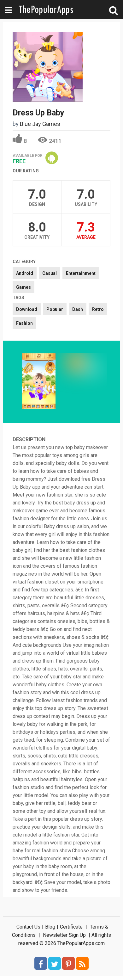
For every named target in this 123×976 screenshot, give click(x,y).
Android (24, 273)
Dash (77, 309)
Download (26, 309)
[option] (39, 382)
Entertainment (81, 273)
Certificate (71, 927)
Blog (50, 927)
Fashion (24, 323)
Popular (54, 309)
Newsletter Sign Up (64, 935)
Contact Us (28, 927)
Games (23, 287)
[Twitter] (54, 963)
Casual (49, 273)
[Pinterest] (68, 963)
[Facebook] (40, 963)
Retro (98, 309)
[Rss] (82, 963)
